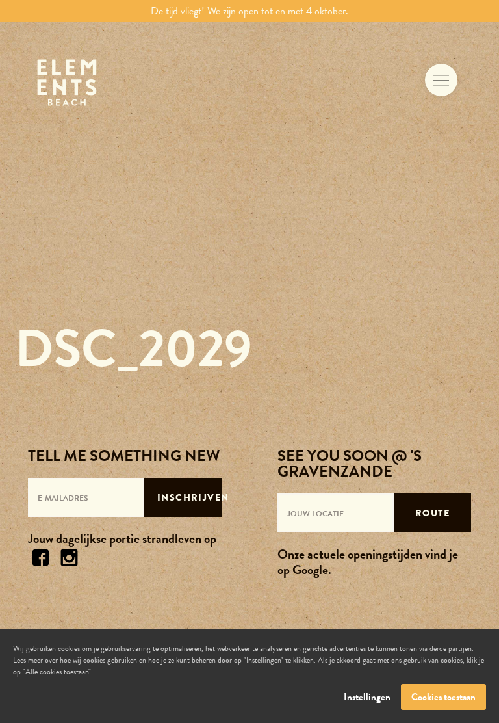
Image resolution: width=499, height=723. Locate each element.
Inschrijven (189, 498)
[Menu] (441, 80)
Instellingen (367, 697)
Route (432, 513)
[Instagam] (69, 556)
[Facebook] (41, 556)
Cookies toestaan (443, 697)
